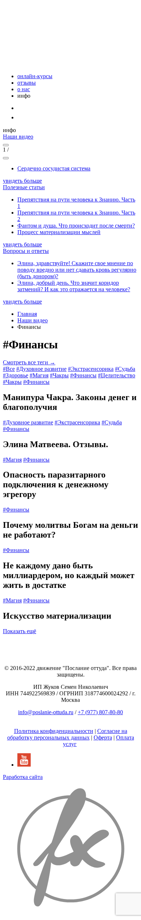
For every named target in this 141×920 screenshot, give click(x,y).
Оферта (103, 737)
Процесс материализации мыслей (59, 232)
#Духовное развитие (41, 369)
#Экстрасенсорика (91, 369)
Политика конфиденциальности (53, 731)
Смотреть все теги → (29, 362)
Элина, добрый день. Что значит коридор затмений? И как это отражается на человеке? (73, 286)
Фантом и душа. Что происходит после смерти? (76, 225)
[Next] (6, 158)
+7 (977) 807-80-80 (100, 712)
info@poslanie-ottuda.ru (45, 712)
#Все (9, 369)
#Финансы (83, 375)
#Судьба (125, 369)
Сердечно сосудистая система (53, 168)
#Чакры (59, 375)
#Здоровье (15, 375)
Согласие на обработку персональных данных (67, 734)
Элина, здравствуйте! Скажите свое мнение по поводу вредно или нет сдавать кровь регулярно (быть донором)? (76, 269)
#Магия (39, 375)
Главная (27, 314)
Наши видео (32, 320)
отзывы (26, 83)
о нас (23, 89)
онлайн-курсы (34, 76)
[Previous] (6, 145)
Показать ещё (19, 631)
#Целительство (116, 375)
